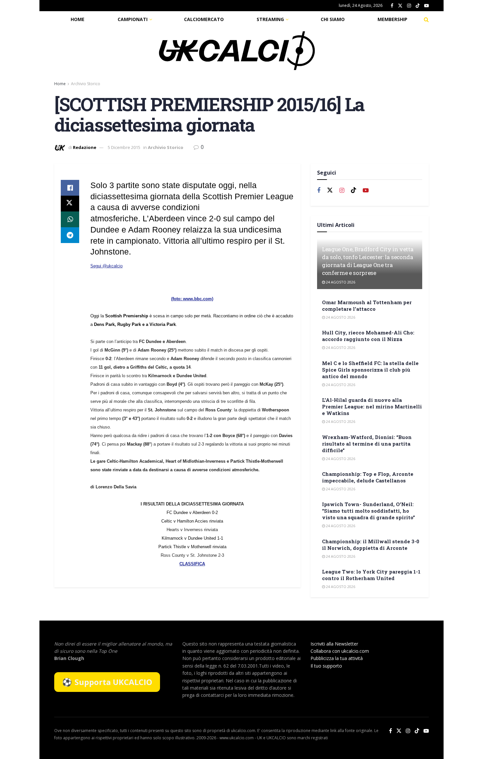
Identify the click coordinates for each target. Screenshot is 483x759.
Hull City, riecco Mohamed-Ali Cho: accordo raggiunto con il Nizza (368, 335)
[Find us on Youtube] (426, 6)
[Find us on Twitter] (400, 6)
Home (77, 19)
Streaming (270, 19)
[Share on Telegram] (70, 235)
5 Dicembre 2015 (124, 147)
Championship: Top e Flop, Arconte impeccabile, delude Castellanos (367, 477)
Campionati (133, 19)
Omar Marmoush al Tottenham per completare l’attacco (367, 305)
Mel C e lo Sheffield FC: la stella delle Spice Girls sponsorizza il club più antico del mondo (370, 370)
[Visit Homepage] (237, 50)
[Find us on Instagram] (409, 6)
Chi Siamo (333, 19)
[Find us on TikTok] (418, 6)
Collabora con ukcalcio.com (339, 651)
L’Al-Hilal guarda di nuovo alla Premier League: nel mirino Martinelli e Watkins (372, 406)
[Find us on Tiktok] (353, 190)
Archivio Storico (85, 83)
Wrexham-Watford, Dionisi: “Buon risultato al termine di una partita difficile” (367, 443)
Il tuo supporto (326, 666)
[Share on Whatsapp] (70, 219)
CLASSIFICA (192, 563)
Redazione (84, 147)
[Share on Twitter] (70, 203)
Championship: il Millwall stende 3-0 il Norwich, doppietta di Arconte (370, 544)
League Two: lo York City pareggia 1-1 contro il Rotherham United (371, 574)
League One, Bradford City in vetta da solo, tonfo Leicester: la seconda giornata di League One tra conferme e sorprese (367, 260)
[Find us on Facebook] (392, 6)
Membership (392, 19)
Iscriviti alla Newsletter (334, 644)
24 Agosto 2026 (340, 282)
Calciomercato (204, 19)
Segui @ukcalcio (106, 265)
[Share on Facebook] (70, 188)
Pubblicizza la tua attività (336, 658)
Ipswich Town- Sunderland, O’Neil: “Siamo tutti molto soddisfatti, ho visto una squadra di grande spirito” (368, 511)
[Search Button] (426, 19)
